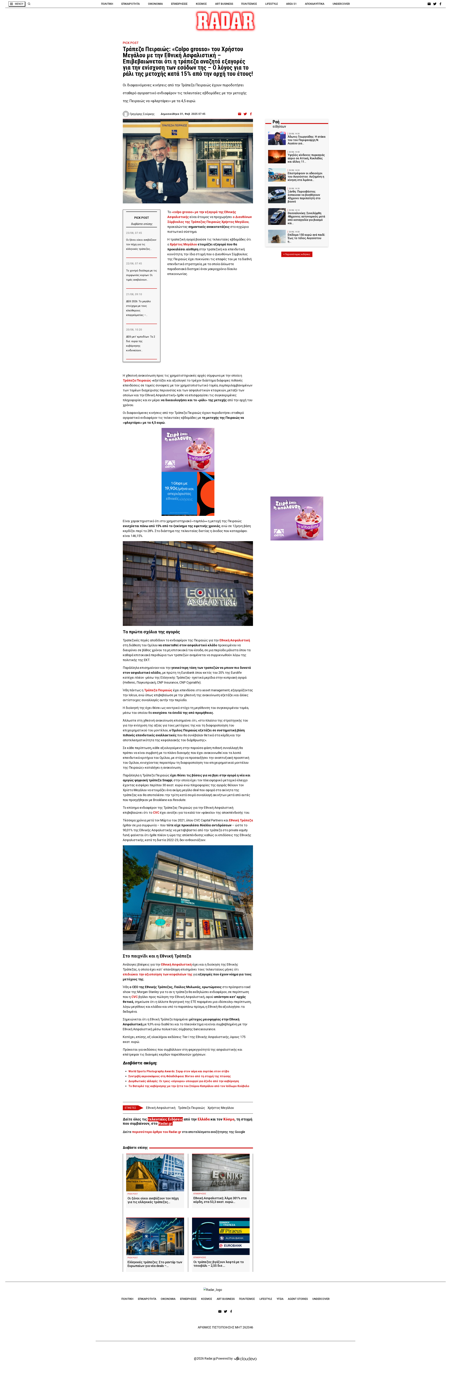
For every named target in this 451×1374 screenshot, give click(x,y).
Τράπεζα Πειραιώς (137, 380)
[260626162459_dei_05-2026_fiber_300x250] (188, 494)
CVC (156, 812)
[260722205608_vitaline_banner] (188, 450)
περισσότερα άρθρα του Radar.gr (156, 1132)
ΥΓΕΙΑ (280, 1299)
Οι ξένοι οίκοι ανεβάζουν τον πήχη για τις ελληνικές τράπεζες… (153, 1200)
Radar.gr (165, 1123)
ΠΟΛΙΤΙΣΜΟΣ (249, 3)
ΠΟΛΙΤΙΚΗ (107, 3)
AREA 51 (291, 3)
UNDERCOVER (341, 3)
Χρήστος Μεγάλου (183, 244)
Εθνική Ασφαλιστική (235, 640)
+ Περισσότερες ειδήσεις (296, 254)
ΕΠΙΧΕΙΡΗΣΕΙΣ (179, 3)
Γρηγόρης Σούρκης (142, 114)
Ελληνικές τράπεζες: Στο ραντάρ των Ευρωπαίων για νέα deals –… (155, 1264)
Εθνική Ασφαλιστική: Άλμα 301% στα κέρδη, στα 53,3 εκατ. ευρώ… (219, 1200)
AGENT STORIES (298, 1299)
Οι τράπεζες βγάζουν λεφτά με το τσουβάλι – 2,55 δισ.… (218, 1263)
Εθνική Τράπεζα (241, 820)
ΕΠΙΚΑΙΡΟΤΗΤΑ (130, 3)
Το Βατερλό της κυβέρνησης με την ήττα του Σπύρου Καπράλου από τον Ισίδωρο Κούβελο (188, 1086)
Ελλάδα (204, 1119)
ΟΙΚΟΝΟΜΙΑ (155, 3)
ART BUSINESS (224, 3)
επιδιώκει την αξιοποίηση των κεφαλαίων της (157, 974)
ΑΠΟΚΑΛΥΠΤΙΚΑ (314, 3)
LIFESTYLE (271, 3)
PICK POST (131, 43)
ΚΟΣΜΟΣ (201, 3)
